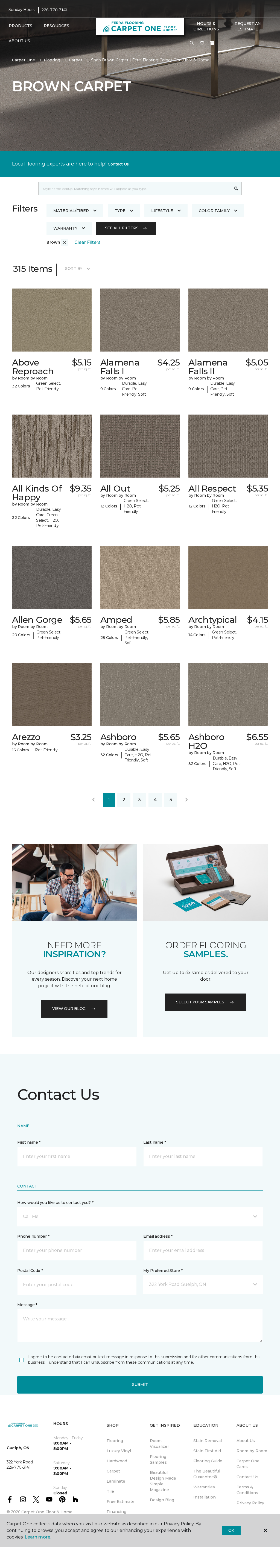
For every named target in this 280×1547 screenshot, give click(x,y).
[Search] (236, 188)
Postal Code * (30, 1270)
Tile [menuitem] (110, 1491)
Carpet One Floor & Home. (47, 1511)
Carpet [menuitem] (113, 1471)
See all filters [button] (122, 228)
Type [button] (120, 210)
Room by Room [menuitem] (252, 1450)
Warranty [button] (65, 228)
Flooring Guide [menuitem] (207, 1460)
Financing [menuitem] (116, 1511)
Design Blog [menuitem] (162, 1499)
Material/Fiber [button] (71, 210)
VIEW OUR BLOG (69, 1008)
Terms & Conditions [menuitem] (247, 1490)
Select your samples (200, 1002)
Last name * (154, 1142)
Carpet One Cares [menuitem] (248, 1463)
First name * (28, 1142)
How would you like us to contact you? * (55, 1203)
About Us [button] (19, 40)
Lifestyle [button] (162, 210)
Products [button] (20, 25)
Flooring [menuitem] (115, 1440)
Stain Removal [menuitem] (207, 1440)
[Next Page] (186, 800)
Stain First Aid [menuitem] (207, 1450)
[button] (191, 43)
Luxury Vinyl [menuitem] (119, 1450)
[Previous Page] (93, 800)
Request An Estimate (248, 26)
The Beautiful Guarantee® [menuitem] (206, 1474)
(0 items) (212, 43)
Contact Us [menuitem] (247, 1476)
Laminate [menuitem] (116, 1481)
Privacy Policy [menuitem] (250, 1502)
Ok (231, 1530)
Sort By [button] (73, 268)
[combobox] (134, 188)
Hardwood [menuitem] (117, 1460)
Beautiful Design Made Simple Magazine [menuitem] (163, 1481)
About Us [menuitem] (246, 1440)
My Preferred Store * (162, 1270)
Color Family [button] (214, 210)
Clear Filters (87, 242)
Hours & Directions (206, 26)
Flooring (52, 60)
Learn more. (38, 1537)
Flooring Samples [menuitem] (158, 1459)
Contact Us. (119, 164)
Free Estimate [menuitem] (121, 1501)
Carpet (75, 60)
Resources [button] (56, 25)
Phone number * (33, 1236)
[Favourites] (202, 43)
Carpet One (23, 60)
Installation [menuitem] (204, 1497)
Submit (140, 1384)
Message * (27, 1305)
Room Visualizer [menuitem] (159, 1443)
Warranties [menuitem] (204, 1487)
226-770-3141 (54, 9)
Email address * (158, 1236)
